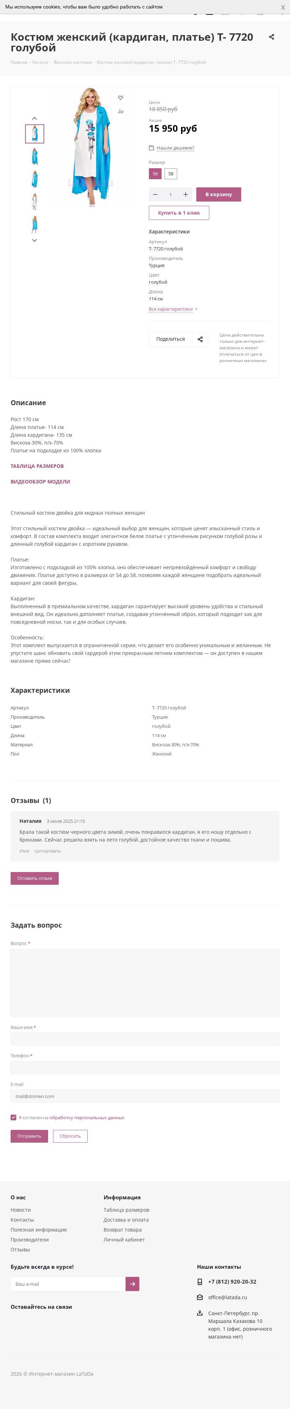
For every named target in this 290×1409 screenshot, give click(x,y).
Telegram (35, 1323)
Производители (30, 1239)
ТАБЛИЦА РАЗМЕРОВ (37, 466)
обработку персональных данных (87, 1117)
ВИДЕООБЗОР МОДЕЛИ (40, 481)
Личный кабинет (124, 1239)
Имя (24, 851)
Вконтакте (18, 1323)
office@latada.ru (227, 1297)
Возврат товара (123, 1229)
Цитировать (47, 851)
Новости (21, 1209)
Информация (122, 1197)
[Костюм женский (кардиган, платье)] (90, 146)
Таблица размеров (126, 1209)
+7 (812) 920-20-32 (232, 1281)
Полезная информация (39, 1229)
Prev (34, 118)
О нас (18, 1197)
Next (34, 240)
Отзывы (20, 1249)
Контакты (22, 1219)
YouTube (53, 1323)
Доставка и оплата (126, 1219)
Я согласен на (71, 1117)
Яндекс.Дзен (71, 1323)
